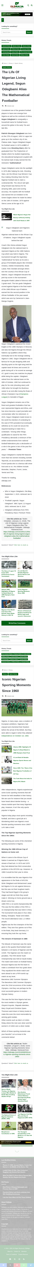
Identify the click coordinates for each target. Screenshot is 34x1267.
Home (5, 63)
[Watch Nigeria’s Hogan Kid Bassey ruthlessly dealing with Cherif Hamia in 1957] (7, 216)
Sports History (19, 63)
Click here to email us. (21, 545)
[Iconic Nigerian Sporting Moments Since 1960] (25, 583)
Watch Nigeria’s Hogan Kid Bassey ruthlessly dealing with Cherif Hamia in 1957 (21, 217)
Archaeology (5, 52)
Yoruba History (15, 52)
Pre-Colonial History (26, 52)
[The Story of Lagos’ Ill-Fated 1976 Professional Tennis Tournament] (9, 565)
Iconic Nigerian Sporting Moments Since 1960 (24, 591)
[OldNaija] (17, 5)
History (11, 63)
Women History (16, 46)
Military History (24, 55)
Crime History (5, 55)
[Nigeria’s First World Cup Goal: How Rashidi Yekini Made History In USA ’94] (9, 604)
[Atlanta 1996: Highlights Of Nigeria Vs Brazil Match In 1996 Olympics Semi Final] (9, 583)
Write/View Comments (17, 623)
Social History (15, 55)
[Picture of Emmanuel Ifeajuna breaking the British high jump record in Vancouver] (25, 604)
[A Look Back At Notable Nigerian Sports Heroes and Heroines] (25, 565)
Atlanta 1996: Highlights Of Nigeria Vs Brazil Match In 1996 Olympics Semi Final (8, 593)
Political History (16, 49)
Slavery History (26, 46)
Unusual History (26, 49)
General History (6, 46)
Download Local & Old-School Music (15, 20)
